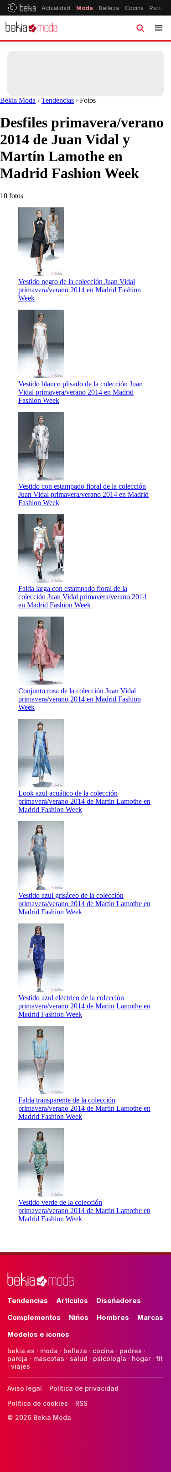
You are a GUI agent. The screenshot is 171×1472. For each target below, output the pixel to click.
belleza (75, 1351)
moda (49, 1351)
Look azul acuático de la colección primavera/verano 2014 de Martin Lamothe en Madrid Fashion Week (84, 801)
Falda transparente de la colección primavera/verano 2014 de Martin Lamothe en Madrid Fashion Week (84, 1108)
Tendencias (57, 100)
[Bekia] (21, 8)
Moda (84, 8)
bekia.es (21, 1351)
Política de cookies (37, 1403)
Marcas (150, 1317)
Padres (159, 8)
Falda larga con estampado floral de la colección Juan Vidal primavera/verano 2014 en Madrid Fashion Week (82, 597)
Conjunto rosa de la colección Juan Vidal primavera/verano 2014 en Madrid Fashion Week (79, 699)
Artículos (72, 1300)
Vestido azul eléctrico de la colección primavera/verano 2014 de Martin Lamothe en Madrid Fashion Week (84, 1006)
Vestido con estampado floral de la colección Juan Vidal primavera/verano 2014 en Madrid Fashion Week (83, 494)
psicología (109, 1358)
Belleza (109, 8)
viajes (20, 1366)
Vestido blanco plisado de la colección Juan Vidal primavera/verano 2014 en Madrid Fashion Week (80, 392)
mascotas (48, 1358)
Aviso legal (24, 1388)
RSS (81, 1403)
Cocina (134, 8)
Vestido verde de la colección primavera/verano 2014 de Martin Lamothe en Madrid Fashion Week (84, 1210)
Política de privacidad (84, 1388)
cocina (103, 1351)
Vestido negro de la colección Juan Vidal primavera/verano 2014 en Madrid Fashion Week (79, 290)
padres (130, 1351)
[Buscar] (140, 27)
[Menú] (159, 28)
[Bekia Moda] (31, 27)
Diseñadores (118, 1300)
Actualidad (55, 8)
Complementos (34, 1317)
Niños (78, 1317)
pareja (17, 1358)
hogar (141, 1358)
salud (79, 1358)
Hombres (113, 1317)
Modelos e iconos (38, 1334)
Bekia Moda (18, 100)
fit (159, 1358)
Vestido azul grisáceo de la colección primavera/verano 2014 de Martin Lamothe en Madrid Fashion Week (84, 904)
